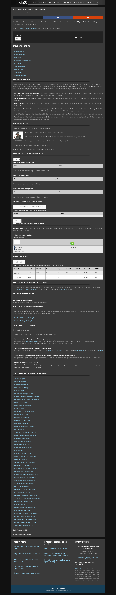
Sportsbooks (54, 2)
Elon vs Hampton (19, 391)
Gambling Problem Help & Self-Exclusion (88, 558)
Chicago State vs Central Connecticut (26, 399)
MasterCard (59, 350)
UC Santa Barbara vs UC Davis (24, 501)
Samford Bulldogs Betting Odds (24, 321)
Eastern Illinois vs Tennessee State (25, 477)
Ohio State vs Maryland (21, 486)
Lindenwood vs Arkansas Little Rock (26, 468)
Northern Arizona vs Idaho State (24, 489)
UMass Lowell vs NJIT (21, 414)
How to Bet (78, 2)
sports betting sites (32, 341)
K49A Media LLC (79, 568)
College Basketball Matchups (23, 534)
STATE (18, 35)
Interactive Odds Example (22, 60)
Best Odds (17, 57)
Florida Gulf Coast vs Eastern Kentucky (26, 396)
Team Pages (18, 72)
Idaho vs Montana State (22, 510)
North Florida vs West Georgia (24, 426)
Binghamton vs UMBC (21, 384)
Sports (41, 2)
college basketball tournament (27, 289)
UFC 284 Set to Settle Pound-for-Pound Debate (26, 567)
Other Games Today (20, 75)
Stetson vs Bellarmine (21, 403)
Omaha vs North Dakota (22, 465)
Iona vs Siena (18, 450)
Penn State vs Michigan (21, 388)
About (89, 2)
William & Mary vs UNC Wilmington (25, 456)
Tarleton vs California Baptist (23, 525)
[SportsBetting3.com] (23, 2)
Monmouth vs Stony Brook (23, 453)
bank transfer (79, 350)
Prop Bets (17, 63)
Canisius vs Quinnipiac (21, 417)
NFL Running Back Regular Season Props (26, 547)
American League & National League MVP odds (27, 554)
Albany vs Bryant (19, 379)
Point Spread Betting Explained (55, 548)
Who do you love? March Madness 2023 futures (26, 560)
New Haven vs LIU (20, 429)
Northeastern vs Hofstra (22, 444)
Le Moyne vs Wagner (21, 423)
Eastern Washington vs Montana (24, 507)
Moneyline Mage (19, 54)
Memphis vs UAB (19, 504)
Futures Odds (18, 69)
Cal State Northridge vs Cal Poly (24, 516)
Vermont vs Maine (20, 382)
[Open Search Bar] (96, 3)
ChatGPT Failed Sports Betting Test (27, 573)
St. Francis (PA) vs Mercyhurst (24, 411)
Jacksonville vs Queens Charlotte (25, 432)
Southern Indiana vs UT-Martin (24, 483)
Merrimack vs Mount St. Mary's (24, 447)
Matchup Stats (19, 51)
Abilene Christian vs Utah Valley (24, 462)
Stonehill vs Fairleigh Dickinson (24, 394)
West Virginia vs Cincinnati (22, 441)
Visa (49, 350)
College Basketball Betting (28, 28)
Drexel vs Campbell (20, 459)
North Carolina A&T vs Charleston (25, 435)
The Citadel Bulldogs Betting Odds (25, 318)
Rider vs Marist (19, 408)
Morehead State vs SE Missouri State (26, 474)
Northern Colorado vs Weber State (25, 495)
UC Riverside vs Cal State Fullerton (25, 519)
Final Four (64, 289)
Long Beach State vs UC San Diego (25, 513)
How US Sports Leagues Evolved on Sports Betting (57, 561)
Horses (66, 2)
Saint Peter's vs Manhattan (23, 406)
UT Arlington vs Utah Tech (22, 492)
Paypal (100, 350)
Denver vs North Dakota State (24, 471)
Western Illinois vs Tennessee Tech (25, 480)
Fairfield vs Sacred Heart (22, 420)
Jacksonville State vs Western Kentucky (27, 498)
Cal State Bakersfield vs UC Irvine (25, 522)
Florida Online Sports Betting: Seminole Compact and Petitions (56, 554)
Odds (32, 2)
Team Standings (19, 66)
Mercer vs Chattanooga (22, 438)
